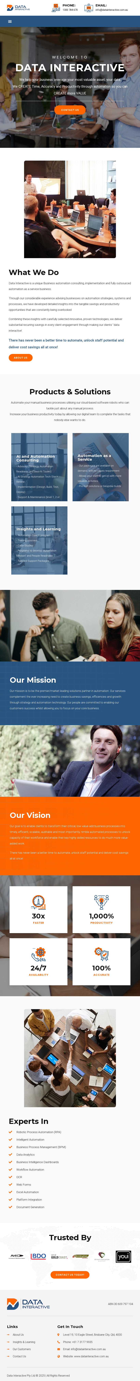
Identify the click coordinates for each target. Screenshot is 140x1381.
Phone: (69, 5)
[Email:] (89, 8)
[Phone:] (56, 8)
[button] (10, 21)
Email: (101, 5)
